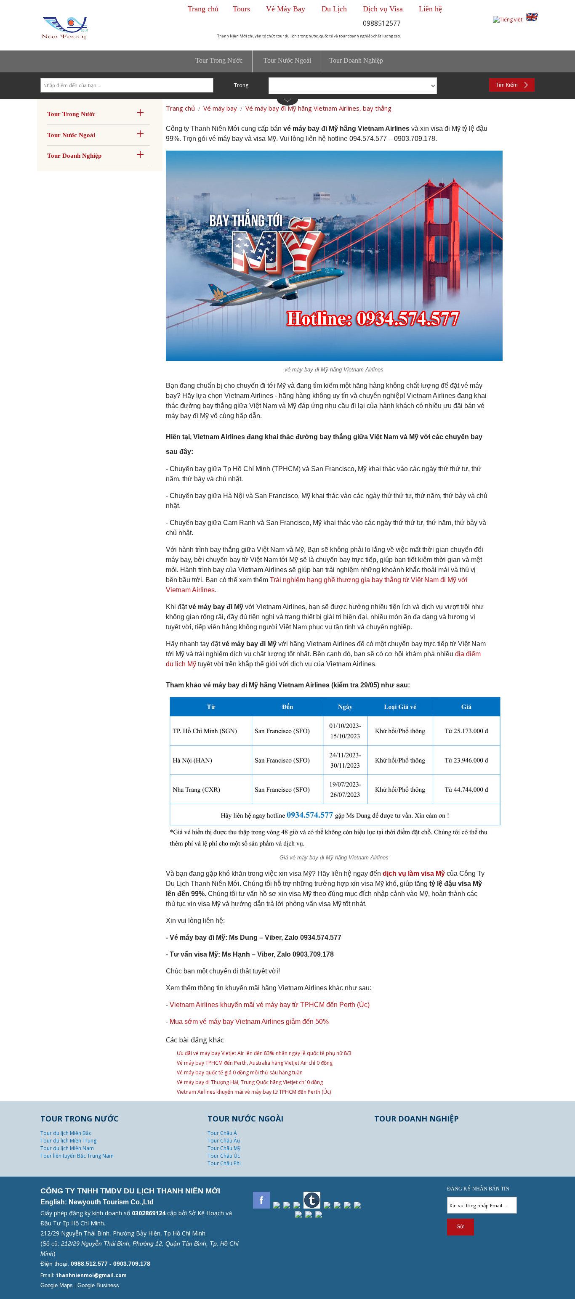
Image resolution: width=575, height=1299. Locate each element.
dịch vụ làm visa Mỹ (414, 873)
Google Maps (56, 1285)
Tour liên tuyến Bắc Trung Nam (77, 1155)
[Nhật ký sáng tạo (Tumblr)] (311, 1200)
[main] (287, 674)
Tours (241, 9)
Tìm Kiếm (507, 84)
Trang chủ (203, 9)
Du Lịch (334, 9)
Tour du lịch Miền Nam (67, 1148)
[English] (532, 20)
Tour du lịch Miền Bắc (65, 1133)
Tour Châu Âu (224, 1140)
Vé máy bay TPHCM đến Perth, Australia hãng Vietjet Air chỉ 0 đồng (255, 1062)
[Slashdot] (276, 1205)
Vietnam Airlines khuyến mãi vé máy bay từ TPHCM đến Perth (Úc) (270, 1004)
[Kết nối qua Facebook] (261, 1200)
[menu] (287, 61)
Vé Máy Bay (286, 9)
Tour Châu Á (222, 1133)
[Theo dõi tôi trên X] (296, 1205)
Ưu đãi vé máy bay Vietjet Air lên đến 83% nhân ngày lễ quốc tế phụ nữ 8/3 (264, 1053)
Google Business (98, 1285)
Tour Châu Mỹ (224, 1148)
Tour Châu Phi (224, 1163)
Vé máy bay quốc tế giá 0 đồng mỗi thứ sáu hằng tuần (240, 1072)
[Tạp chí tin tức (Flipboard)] (337, 1205)
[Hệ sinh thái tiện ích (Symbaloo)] (357, 1205)
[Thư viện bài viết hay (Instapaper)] (347, 1205)
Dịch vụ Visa (383, 9)
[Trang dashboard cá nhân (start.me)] (318, 1214)
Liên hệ (430, 9)
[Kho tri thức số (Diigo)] (327, 1205)
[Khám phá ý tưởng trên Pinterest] (286, 1205)
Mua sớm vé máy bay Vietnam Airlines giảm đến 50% (249, 1021)
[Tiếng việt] (507, 20)
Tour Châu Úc (224, 1155)
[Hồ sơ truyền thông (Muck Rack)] (298, 1214)
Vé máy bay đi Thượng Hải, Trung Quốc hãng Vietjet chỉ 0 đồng (250, 1082)
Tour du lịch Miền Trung (68, 1140)
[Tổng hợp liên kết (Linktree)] (308, 1214)
